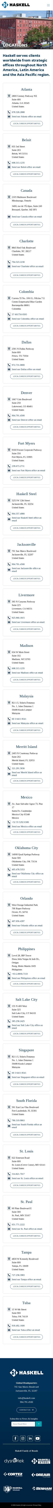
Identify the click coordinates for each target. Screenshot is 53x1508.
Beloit (26, 140)
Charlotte (26, 241)
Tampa (26, 1252)
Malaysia (26, 696)
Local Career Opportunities (26, 124)
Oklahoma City (26, 848)
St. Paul (26, 1202)
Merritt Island (26, 747)
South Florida (26, 1101)
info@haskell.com (26, 1398)
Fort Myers (26, 443)
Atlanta (26, 89)
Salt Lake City (26, 999)
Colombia (26, 292)
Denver (26, 393)
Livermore (26, 595)
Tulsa (26, 1303)
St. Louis (26, 1151)
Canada (26, 190)
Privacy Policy (37, 1505)
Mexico (26, 797)
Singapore (26, 1050)
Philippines (26, 949)
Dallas (26, 342)
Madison (26, 646)
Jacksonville (26, 544)
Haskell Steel (26, 494)
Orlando (26, 898)
